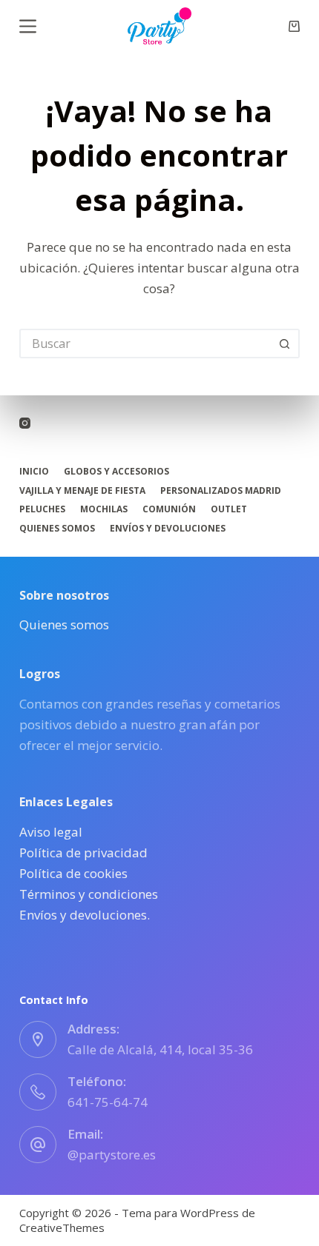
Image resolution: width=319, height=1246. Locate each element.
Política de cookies (73, 873)
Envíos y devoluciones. (84, 914)
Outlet (229, 509)
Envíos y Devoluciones (168, 529)
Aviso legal (50, 831)
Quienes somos (57, 529)
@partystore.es (112, 1154)
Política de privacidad (83, 852)
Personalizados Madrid (220, 491)
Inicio (34, 472)
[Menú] (27, 26)
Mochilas (104, 509)
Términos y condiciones (88, 893)
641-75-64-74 (108, 1102)
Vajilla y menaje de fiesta (82, 491)
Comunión (169, 509)
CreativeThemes (62, 1227)
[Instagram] (24, 423)
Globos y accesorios (116, 472)
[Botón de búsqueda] (285, 343)
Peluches (42, 509)
